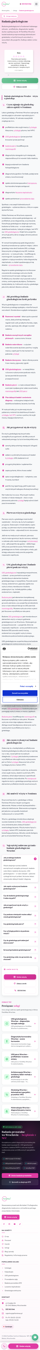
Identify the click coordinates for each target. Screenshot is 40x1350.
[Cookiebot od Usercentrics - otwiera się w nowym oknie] (28, 648)
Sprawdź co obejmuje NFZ (21, 1182)
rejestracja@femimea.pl (14, 1313)
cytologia (33, 127)
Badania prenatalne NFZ (13, 1283)
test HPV (12, 415)
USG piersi (23, 391)
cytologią (5, 830)
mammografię (10, 391)
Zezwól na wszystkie (20, 693)
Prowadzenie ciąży (11, 1279)
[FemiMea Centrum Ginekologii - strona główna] (5, 4)
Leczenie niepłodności (12, 1287)
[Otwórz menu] (36, 4)
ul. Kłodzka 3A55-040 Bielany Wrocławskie (16, 1304)
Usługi (15, 10)
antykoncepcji (32, 541)
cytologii (16, 354)
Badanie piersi (11, 385)
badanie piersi (10, 146)
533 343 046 (21, 991)
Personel (8, 1240)
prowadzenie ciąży (27, 198)
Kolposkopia (9, 1272)
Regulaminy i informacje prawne (16, 1255)
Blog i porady (9, 1251)
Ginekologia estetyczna (13, 1290)
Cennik (7, 1244)
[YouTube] (14, 1224)
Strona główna (6, 10)
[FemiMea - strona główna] (6, 1199)
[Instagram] (9, 1224)
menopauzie (31, 778)
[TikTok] (20, 1224)
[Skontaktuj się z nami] (35, 1337)
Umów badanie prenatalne (21, 1175)
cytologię (5, 415)
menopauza (32, 183)
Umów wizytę (22, 80)
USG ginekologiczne (13, 136)
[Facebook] (4, 1224)
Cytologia (14, 756)
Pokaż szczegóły (26, 686)
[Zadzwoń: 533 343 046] (4, 1346)
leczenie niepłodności (24, 192)
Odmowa (20, 700)
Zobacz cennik (21, 87)
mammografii (10, 149)
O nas (7, 1236)
